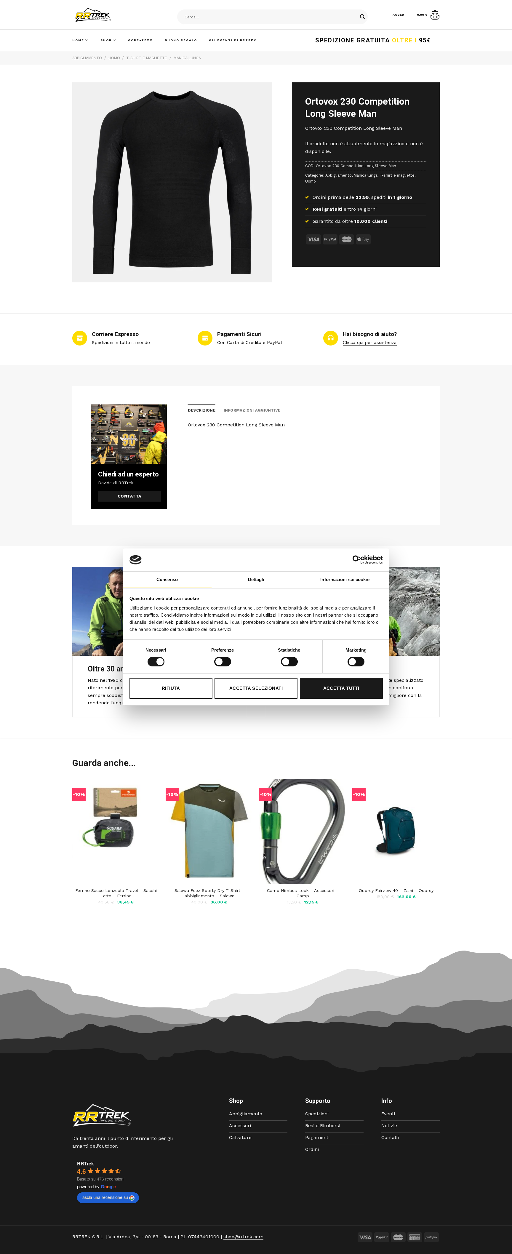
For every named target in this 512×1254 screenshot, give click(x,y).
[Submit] (362, 17)
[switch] (222, 661)
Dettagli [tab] (256, 579)
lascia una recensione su (104, 1197)
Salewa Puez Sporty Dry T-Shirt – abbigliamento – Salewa (209, 893)
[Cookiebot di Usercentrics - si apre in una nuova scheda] (357, 559)
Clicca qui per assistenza (370, 342)
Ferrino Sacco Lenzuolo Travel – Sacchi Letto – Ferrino (116, 893)
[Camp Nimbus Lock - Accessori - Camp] (302, 831)
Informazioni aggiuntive (252, 410)
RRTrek (85, 1163)
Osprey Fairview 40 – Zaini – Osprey (396, 890)
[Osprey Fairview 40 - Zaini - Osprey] (396, 831)
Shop (106, 40)
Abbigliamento (87, 58)
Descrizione (201, 410)
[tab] (201, 410)
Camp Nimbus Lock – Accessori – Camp (302, 893)
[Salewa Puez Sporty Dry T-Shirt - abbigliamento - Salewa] (209, 831)
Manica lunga (187, 58)
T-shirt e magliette (146, 58)
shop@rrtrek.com (243, 1236)
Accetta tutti (341, 688)
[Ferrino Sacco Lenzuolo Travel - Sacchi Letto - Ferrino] (116, 831)
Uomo (114, 58)
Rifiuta (171, 688)
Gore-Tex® (140, 40)
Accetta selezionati (256, 688)
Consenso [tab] (167, 579)
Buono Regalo (181, 40)
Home (78, 40)
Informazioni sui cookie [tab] (344, 579)
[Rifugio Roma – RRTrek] (108, 15)
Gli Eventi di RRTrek (232, 40)
